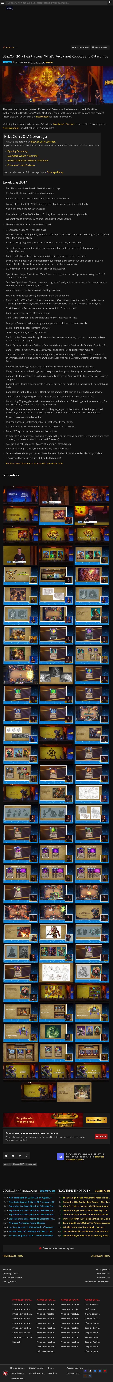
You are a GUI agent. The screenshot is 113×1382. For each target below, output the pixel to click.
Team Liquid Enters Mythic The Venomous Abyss (86, 1223)
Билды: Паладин (93, 1337)
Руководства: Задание (47, 1323)
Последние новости (74, 1190)
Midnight (16, 1342)
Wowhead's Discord (63, 124)
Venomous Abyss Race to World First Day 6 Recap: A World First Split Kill (86, 1210)
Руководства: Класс (22, 1304)
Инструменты (103, 1269)
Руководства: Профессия (22, 1323)
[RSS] (85, 1376)
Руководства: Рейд (22, 1328)
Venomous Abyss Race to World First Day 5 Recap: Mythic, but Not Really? (86, 1235)
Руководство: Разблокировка (70, 1304)
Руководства (103, 1273)
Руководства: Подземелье (47, 1314)
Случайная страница (37, 1373)
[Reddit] (20, 1155)
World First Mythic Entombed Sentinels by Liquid (86, 1219)
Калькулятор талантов (22, 1332)
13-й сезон (90, 1309)
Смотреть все (47, 1191)
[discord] (60, 1156)
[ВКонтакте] (90, 1376)
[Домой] (5, 1375)
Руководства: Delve (22, 1309)
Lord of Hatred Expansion (93, 1304)
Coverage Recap (55, 172)
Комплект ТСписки (22, 1337)
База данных (9, 1281)
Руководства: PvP (69, 1332)
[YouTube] (105, 1371)
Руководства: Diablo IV (93, 1299)
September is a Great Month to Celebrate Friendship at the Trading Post (32, 1206)
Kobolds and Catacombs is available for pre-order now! (34, 463)
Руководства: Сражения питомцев (47, 1332)
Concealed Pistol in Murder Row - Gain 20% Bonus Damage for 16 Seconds (86, 1231)
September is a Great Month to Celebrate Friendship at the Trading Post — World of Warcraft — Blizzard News (32, 1214)
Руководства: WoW (22, 1299)
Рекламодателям (75, 1368)
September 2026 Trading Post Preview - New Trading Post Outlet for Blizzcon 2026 (86, 1202)
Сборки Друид (92, 1328)
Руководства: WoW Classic (70, 1299)
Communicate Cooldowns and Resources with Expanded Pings (86, 1214)
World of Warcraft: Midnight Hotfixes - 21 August (32, 1231)
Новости (10, 47)
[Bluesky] (6, 1155)
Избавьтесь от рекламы (97, 1281)
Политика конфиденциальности (75, 1373)
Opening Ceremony (17, 151)
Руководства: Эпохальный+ (22, 1318)
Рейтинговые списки (47, 1351)
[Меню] (3, 3)
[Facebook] (13, 1155)
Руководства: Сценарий (47, 1337)
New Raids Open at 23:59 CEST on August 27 (30, 1198)
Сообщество (103, 1277)
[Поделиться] (110, 3)
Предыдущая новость (13, 1255)
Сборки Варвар (92, 1323)
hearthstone (31, 1164)
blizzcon (7, 1164)
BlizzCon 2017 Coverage (42, 141)
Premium (52, 1373)
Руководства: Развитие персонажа (22, 1314)
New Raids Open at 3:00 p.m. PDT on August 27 (31, 1202)
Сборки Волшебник (93, 1346)
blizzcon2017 (18, 1164)
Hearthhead (42, 116)
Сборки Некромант (93, 1332)
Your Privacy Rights (18, 1373)
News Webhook (11, 127)
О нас (51, 1368)
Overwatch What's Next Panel (22, 155)
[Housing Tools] (10, 1273)
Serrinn (49, 62)
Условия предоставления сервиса (18, 1378)
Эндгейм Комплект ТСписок (93, 1314)
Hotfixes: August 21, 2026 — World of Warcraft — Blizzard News (32, 1227)
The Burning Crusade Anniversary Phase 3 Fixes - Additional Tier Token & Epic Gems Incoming (86, 1198)
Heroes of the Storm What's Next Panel (27, 160)
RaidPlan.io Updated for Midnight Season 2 (84, 1227)
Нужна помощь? (18, 1368)
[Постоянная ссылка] (26, 1155)
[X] (90, 1371)
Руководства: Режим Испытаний (47, 1342)
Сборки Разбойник (93, 1342)
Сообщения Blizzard (20, 1190)
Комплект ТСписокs (93, 1318)
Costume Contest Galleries (21, 165)
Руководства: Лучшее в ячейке (70, 1309)
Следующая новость (100, 1255)
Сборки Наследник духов (93, 1351)
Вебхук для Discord (12, 1277)
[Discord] (85, 1371)
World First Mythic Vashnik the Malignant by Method (86, 1206)
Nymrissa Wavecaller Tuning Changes (27, 1223)
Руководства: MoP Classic (47, 1299)
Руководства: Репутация (47, 1328)
